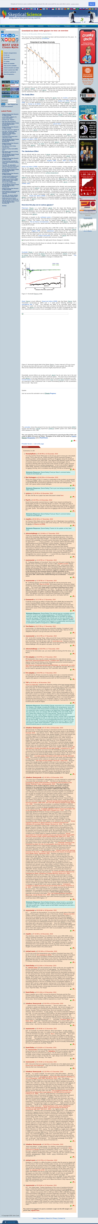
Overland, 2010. (30, 733)
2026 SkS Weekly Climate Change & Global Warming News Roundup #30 (10, 170)
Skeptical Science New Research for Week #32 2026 (10, 144)
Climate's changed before (10, 53)
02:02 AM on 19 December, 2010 (47, 951)
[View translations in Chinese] (16, 9)
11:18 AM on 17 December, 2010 (49, 533)
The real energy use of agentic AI (10, 129)
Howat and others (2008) (29, 166)
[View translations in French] (38, 9)
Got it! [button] (92, 4)
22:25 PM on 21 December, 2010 (53, 1071)
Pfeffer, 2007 (26, 183)
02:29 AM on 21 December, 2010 (47, 1062)
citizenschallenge (31, 533)
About (76, 26)
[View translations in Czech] (22, 9)
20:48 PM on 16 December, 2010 (48, 454)
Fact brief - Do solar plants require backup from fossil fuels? (10, 165)
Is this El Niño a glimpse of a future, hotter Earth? (9, 117)
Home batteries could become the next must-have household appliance (10, 192)
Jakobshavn (50, 231)
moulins (65, 98)
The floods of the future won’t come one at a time (9, 137)
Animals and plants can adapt (11, 67)
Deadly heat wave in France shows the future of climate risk (10, 198)
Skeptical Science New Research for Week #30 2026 (10, 174)
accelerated (45, 38)
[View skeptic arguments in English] (10, 9)
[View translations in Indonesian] (53, 9)
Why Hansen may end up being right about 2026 (10, 152)
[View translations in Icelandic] (50, 9)
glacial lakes (57, 124)
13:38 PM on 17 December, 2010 (47, 580)
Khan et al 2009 (44, 584)
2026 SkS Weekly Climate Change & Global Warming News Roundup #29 (10, 185)
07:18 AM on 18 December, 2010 (43, 934)
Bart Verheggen (31, 477)
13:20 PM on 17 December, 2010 (47, 560)
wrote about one (57, 641)
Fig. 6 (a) (50, 893)
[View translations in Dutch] (28, 9)
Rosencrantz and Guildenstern (35, 1065)
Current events (26, 379)
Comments (40, 26)
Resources (31, 26)
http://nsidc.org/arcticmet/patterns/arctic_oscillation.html (42, 660)
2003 (64, 160)
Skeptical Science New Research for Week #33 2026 (10, 127)
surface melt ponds (44, 235)
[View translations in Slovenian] (87, 9)
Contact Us (61, 1218)
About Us (49, 1218)
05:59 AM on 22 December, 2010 (47, 1185)
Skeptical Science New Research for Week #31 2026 (10, 159)
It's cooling (6, 61)
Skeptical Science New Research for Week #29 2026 (10, 189)
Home (3, 26)
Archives (4, 205)
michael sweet (32, 967)
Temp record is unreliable (10, 65)
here (62, 495)
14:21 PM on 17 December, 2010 (46, 599)
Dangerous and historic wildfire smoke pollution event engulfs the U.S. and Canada (10, 180)
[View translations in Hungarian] (47, 9)
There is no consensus (9, 59)
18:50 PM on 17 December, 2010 (49, 649)
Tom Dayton (30, 626)
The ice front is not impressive (39, 222)
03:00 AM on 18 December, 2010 (47, 910)
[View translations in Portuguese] (77, 9)
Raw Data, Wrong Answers (9, 121)
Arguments (12, 26)
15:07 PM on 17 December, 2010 (46, 626)
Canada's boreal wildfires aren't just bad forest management (10, 177)
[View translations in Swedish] (93, 9)
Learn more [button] (75, 4)
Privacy (55, 1218)
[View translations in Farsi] (31, 9)
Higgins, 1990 (36, 231)
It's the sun (6, 55)
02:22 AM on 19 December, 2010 (46, 965)
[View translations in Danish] (25, 9)
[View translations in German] (41, 9)
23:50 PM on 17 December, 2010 (46, 673)
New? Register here (13, 104)
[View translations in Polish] (74, 9)
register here (35, 1210)
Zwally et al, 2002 (63, 101)
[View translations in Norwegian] (71, 9)
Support (84, 26)
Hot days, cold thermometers (9, 167)
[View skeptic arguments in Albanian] (13, 9)
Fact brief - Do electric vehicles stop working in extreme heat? (10, 196)
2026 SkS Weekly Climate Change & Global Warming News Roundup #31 (10, 155)
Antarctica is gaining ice (10, 72)
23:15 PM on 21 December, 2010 (47, 1160)
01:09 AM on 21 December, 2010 (46, 1047)
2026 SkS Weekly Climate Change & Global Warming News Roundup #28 (10, 202)
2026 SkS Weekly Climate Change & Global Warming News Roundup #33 (10, 124)
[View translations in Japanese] (59, 9)
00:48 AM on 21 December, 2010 (47, 1028)
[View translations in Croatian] (19, 9)
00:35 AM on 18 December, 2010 (41, 682)
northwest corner (45, 217)
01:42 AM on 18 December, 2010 (53, 777)
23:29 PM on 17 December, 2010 (46, 657)
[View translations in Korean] (62, 9)
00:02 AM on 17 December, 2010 (43, 519)
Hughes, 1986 (51, 160)
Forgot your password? (7, 106)
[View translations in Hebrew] (44, 9)
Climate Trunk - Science (8, 119)
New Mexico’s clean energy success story (9, 146)
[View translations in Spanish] (90, 9)
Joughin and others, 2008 (29, 139)
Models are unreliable (9, 63)
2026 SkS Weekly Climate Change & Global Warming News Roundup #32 (10, 140)
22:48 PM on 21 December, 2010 (53, 1144)
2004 (70, 160)
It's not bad (6, 57)
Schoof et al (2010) (34, 104)
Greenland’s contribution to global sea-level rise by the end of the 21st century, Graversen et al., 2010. (50, 885)
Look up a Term (11, 1222)
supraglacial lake (27, 304)
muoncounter (32, 1049)
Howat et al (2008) (39, 524)
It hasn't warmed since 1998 (11, 69)
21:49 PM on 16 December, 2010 (43, 493)
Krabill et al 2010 (63, 563)
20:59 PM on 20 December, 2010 (53, 1003)
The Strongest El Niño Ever (9, 182)
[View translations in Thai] (96, 9)
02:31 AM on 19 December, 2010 (46, 992)
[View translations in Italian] (56, 9)
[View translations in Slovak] (84, 9)
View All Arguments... (9, 74)
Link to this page (39, 444)
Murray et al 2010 (69, 914)
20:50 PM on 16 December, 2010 (48, 477)
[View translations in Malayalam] (68, 9)
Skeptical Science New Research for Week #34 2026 (10, 115)
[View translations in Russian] (80, 9)
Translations (67, 26)
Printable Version (27, 444)
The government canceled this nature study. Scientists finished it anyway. (10, 162)
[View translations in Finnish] (35, 9)
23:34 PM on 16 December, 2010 (42, 500)
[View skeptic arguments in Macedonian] (65, 9)
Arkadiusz (52, 1051)
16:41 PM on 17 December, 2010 (47, 636)
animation (27, 427)
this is (52, 1033)
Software (21, 26)
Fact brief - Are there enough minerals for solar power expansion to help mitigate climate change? (9, 133)
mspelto (28, 519)
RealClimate (44, 438)
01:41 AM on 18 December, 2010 (53, 727)
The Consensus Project (54, 26)
